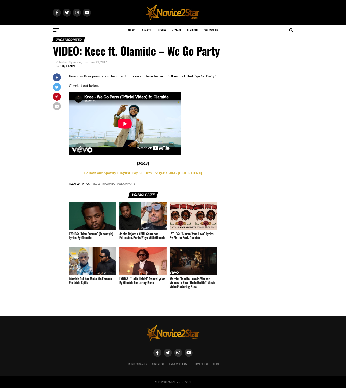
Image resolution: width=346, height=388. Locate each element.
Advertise (158, 364)
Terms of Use (200, 364)
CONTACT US (211, 30)
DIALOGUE (192, 30)
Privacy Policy (178, 364)
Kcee (97, 184)
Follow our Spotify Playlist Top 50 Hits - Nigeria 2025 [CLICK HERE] (143, 173)
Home (216, 364)
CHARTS (146, 30)
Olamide (109, 184)
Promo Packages (137, 364)
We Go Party (127, 184)
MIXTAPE (176, 30)
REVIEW (162, 30)
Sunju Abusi (67, 66)
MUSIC (131, 30)
